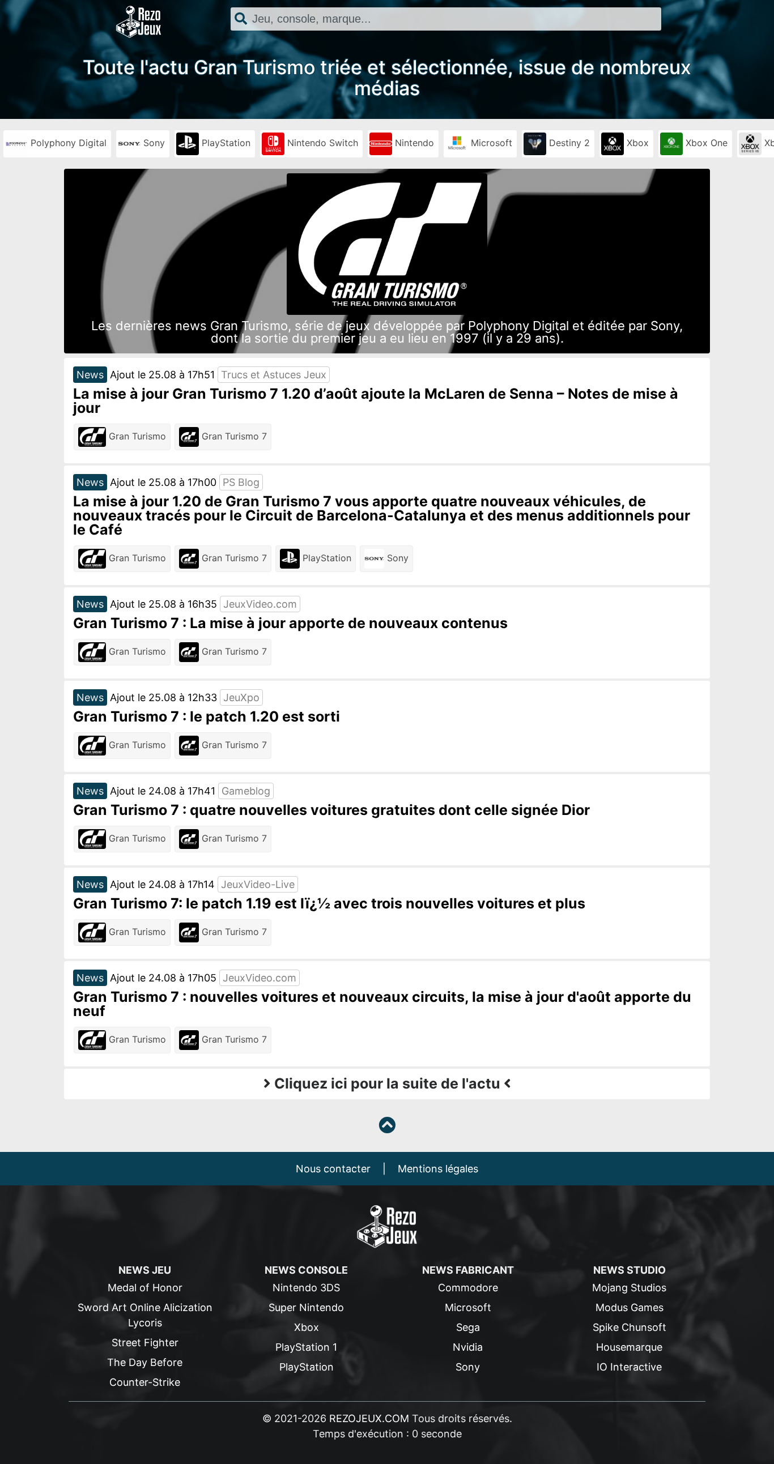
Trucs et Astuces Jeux (273, 375)
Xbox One (705, 142)
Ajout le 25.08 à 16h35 (163, 604)
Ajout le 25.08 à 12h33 (163, 697)
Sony (153, 142)
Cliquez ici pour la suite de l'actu (387, 1083)
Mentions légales (438, 1169)
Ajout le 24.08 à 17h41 (162, 791)
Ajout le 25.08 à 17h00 (163, 482)
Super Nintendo (306, 1307)
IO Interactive (629, 1367)
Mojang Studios (629, 1288)
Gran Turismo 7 (233, 436)
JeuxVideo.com (260, 604)
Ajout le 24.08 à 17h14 (162, 884)
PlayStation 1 (306, 1347)
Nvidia (468, 1347)
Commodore (468, 1288)
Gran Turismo (136, 436)
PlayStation (224, 142)
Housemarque (629, 1347)
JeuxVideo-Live (258, 884)
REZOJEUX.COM (369, 1418)
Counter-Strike (144, 1382)
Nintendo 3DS (306, 1288)
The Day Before (144, 1362)
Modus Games (630, 1307)
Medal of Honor (145, 1288)
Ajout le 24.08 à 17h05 (163, 978)
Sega (468, 1327)
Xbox (636, 142)
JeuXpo (241, 697)
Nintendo (413, 142)
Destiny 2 (568, 142)
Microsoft (490, 142)
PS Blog (241, 482)
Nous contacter (333, 1169)
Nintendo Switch (321, 142)
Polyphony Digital (67, 142)
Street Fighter (145, 1342)
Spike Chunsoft (629, 1327)
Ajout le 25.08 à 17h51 (162, 375)
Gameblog (246, 791)
